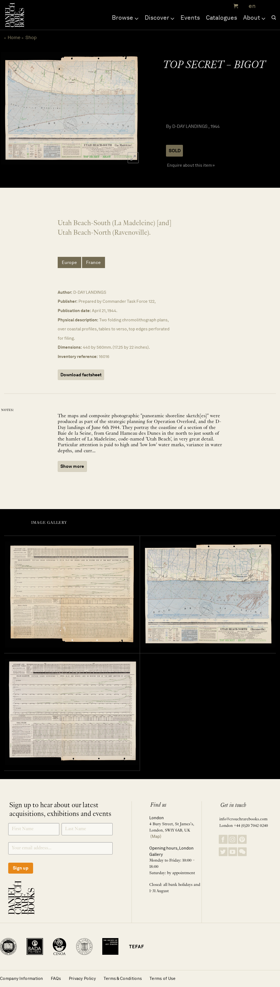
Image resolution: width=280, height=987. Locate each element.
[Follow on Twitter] (223, 851)
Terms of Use (163, 978)
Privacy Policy (82, 978)
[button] (235, 6)
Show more (72, 466)
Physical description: (78, 319)
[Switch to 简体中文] (263, 6)
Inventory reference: (78, 356)
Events (190, 17)
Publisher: (67, 301)
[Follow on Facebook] (223, 839)
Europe (69, 262)
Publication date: (74, 310)
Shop (31, 37)
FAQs (56, 978)
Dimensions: (70, 347)
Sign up (20, 868)
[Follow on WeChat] (242, 851)
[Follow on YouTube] (232, 851)
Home (14, 37)
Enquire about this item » (191, 165)
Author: (65, 292)
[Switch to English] (250, 6)
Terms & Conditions (123, 978)
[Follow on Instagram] (232, 839)
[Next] (130, 108)
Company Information (21, 978)
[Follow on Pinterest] (242, 839)
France (93, 262)
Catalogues (221, 17)
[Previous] (9, 108)
